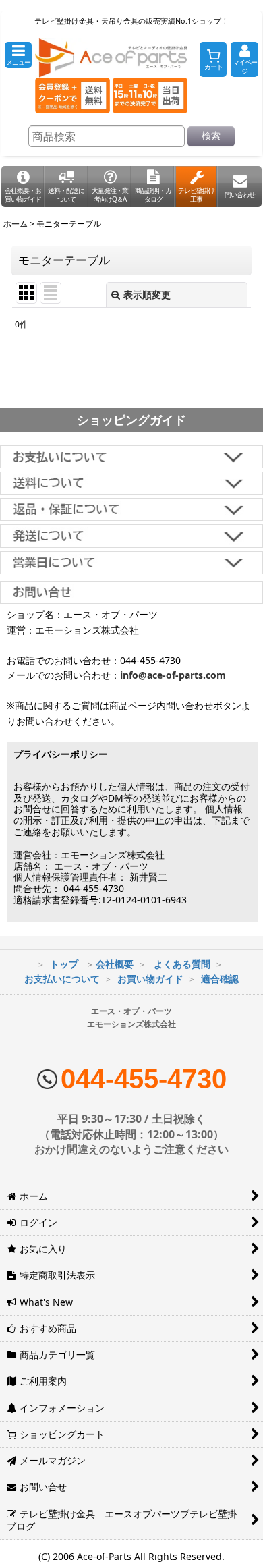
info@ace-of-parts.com (173, 675)
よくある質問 (182, 963)
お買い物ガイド (150, 978)
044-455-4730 (144, 1079)
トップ (64, 963)
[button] (18, 55)
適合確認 (220, 978)
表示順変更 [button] (147, 294)
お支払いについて (62, 978)
